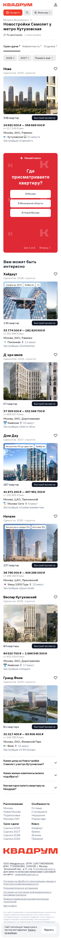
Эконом (36, 835)
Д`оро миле (13, 355)
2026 (10, 58)
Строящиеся (39, 811)
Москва (8, 808)
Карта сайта (10, 905)
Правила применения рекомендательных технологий (26, 900)
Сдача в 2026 (11, 828)
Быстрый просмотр (44, 117)
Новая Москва (12, 811)
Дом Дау (10, 435)
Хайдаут (10, 274)
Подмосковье (11, 815)
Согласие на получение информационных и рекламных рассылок (27, 893)
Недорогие (38, 815)
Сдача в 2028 (11, 835)
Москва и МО (11, 818)
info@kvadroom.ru (45, 869)
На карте (15, 12)
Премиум (37, 838)
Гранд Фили (13, 678)
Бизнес (36, 831)
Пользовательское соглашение (20, 888)
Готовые (37, 808)
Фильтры (44, 12)
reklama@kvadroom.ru (26, 874)
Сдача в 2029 (11, 838)
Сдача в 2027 (11, 831)
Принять (49, 929)
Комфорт (37, 828)
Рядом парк (39, 818)
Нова (7, 69)
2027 (25, 58)
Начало (9, 516)
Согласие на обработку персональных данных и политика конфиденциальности (29, 882)
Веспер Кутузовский (19, 597)
